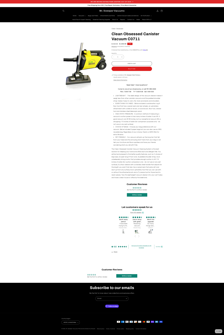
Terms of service (110, 328)
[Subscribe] (126, 298)
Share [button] (115, 252)
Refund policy (100, 328)
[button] (64, 11)
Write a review (137, 195)
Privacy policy (120, 328)
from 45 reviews (135, 212)
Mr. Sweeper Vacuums (72, 328)
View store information (120, 80)
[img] (137, 210)
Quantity (114, 53)
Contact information (141, 328)
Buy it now (131, 69)
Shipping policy (130, 328)
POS (79, 328)
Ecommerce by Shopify (89, 328)
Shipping (114, 46)
